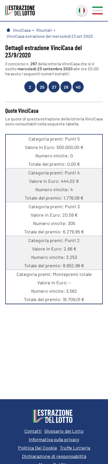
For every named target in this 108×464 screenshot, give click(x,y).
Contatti (33, 431)
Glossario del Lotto (64, 431)
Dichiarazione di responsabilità (54, 456)
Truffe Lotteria (75, 448)
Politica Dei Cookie (37, 448)
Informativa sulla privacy (54, 439)
